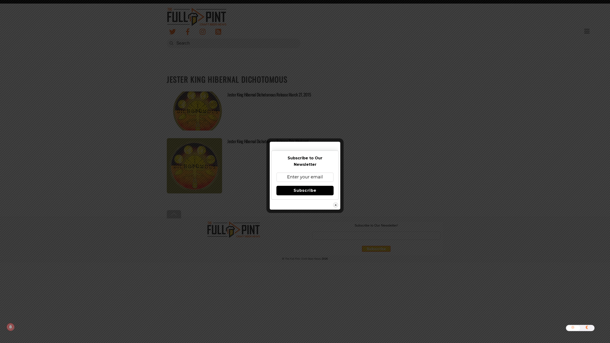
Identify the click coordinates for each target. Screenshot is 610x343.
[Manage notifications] (10, 327)
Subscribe (305, 190)
